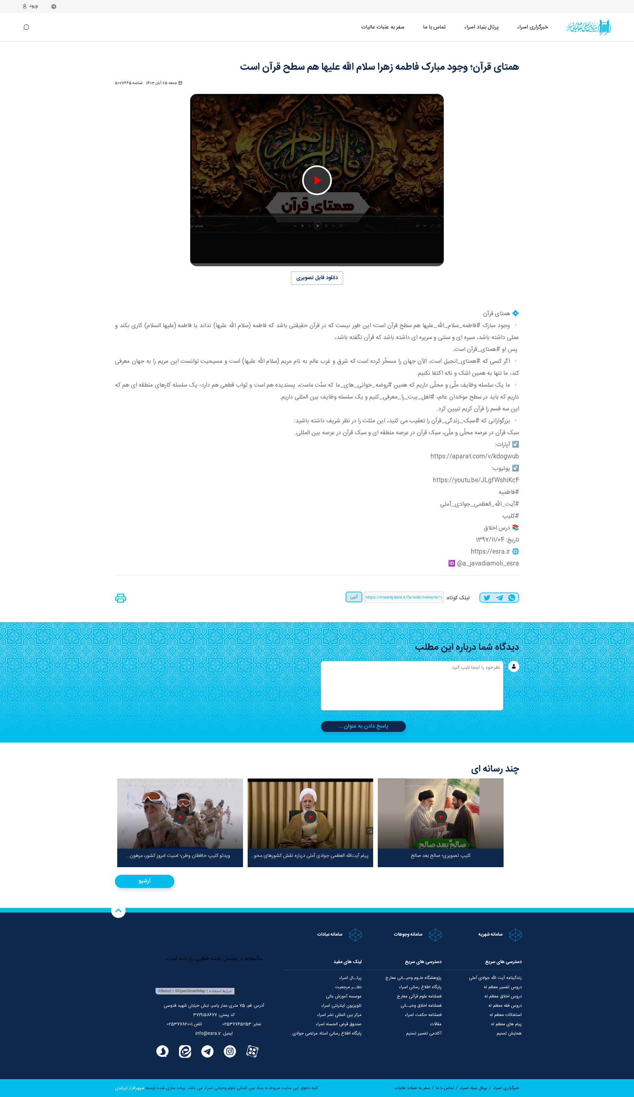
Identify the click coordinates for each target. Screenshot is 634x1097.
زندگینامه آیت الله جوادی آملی (495, 978)
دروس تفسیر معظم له (503, 987)
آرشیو (145, 881)
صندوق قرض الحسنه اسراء (339, 1024)
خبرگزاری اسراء (532, 27)
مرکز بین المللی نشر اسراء (339, 1015)
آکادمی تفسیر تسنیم (423, 1033)
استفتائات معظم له (506, 1015)
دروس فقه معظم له (505, 1005)
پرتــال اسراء (350, 978)
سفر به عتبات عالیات (383, 27)
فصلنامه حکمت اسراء (423, 1015)
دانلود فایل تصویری (317, 278)
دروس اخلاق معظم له (503, 996)
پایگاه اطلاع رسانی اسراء (420, 987)
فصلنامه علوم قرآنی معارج (419, 996)
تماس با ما (434, 27)
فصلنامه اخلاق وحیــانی (421, 1005)
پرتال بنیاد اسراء (473, 1088)
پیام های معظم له (506, 1024)
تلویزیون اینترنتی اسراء (341, 1005)
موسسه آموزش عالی (344, 996)
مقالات (435, 1024)
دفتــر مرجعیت (348, 987)
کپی (354, 597)
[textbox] (412, 685)
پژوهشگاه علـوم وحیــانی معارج (413, 978)
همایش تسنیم (509, 1033)
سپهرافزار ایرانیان (129, 1088)
